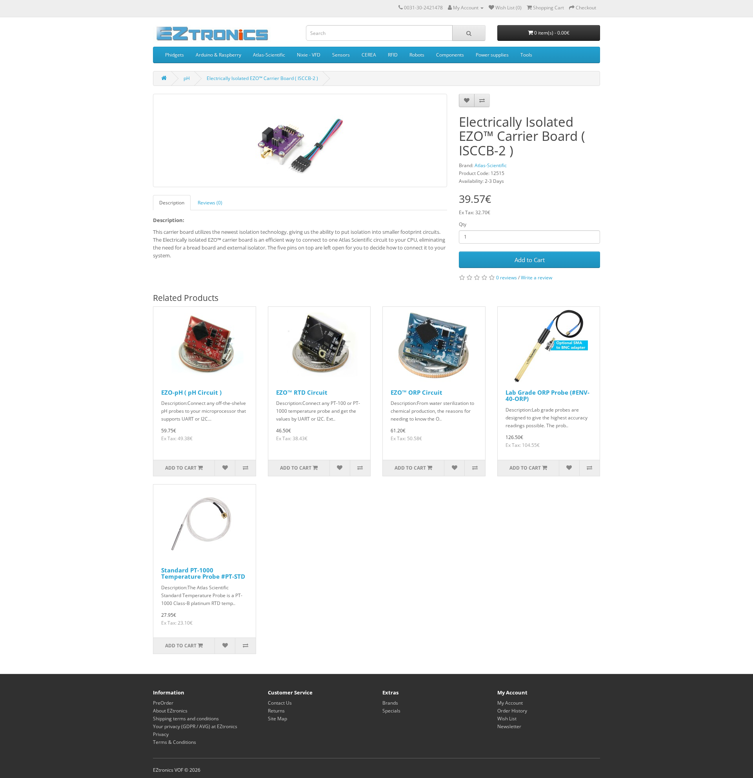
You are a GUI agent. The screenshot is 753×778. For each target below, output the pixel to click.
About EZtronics (170, 710)
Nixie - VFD (308, 54)
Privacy (161, 734)
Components (450, 54)
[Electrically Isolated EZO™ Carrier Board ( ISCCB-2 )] (300, 140)
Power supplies (492, 54)
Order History (512, 710)
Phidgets (174, 54)
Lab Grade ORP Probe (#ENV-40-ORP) (547, 395)
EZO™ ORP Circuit (416, 392)
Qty (462, 224)
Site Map (277, 718)
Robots (416, 54)
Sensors (341, 54)
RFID (393, 54)
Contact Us (280, 703)
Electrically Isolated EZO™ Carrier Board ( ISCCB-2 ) (262, 78)
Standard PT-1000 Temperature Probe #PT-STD (203, 573)
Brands (390, 703)
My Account (510, 703)
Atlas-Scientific (269, 54)
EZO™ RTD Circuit (301, 392)
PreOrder (163, 703)
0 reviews (506, 277)
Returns (276, 710)
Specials (391, 710)
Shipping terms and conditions (186, 718)
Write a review (536, 277)
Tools (526, 54)
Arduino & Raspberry (218, 54)
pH (187, 78)
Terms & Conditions (174, 742)
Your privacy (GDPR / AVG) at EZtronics (195, 726)
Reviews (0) (210, 202)
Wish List (507, 718)
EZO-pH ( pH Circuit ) (191, 392)
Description (171, 202)
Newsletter (509, 726)
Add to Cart (530, 260)
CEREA (369, 54)
